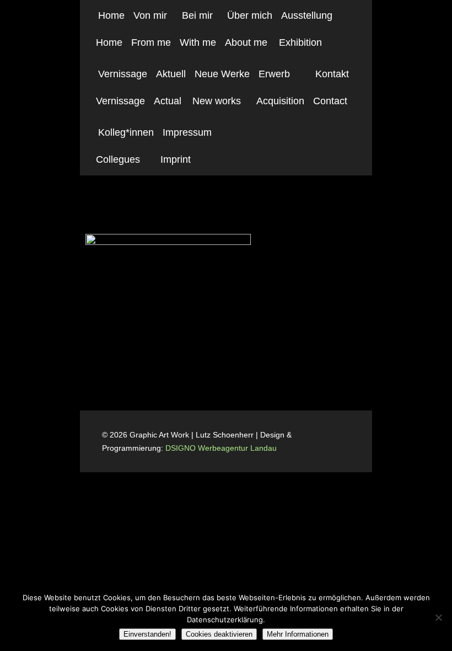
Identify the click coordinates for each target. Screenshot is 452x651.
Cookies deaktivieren (219, 634)
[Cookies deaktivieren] (438, 617)
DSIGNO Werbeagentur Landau (222, 448)
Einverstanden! (147, 634)
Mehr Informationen (298, 634)
